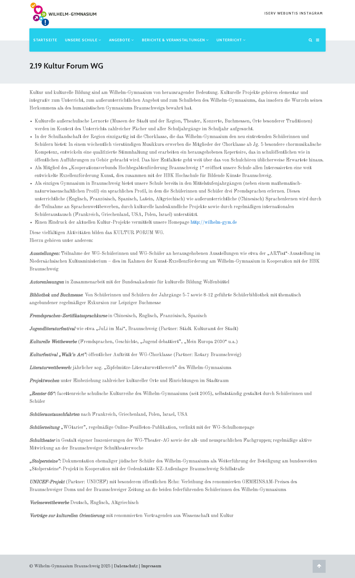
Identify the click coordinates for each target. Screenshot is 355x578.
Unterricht (229, 40)
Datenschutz (126, 566)
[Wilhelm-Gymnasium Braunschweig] (63, 22)
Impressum (151, 566)
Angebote (120, 40)
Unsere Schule (81, 40)
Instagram (311, 13)
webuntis (288, 13)
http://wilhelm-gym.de (213, 222)
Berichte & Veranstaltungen (174, 40)
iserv (271, 13)
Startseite (45, 40)
